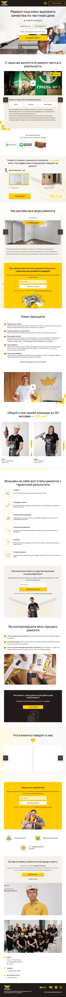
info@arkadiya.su (12, 977)
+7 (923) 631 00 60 (13, 971)
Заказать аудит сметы (33, 589)
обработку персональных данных (43, 290)
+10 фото (57, 74)
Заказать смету (33, 874)
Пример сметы (33, 879)
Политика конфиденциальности (53, 992)
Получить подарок (33, 286)
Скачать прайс (33, 707)
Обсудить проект (33, 38)
